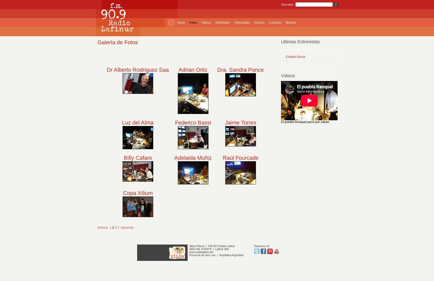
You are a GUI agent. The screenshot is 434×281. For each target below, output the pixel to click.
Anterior (102, 227)
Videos (206, 22)
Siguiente (127, 227)
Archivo (259, 22)
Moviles (291, 22)
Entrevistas (242, 22)
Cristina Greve (295, 57)
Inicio (181, 22)
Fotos (193, 22)
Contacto (275, 22)
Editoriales (222, 22)
